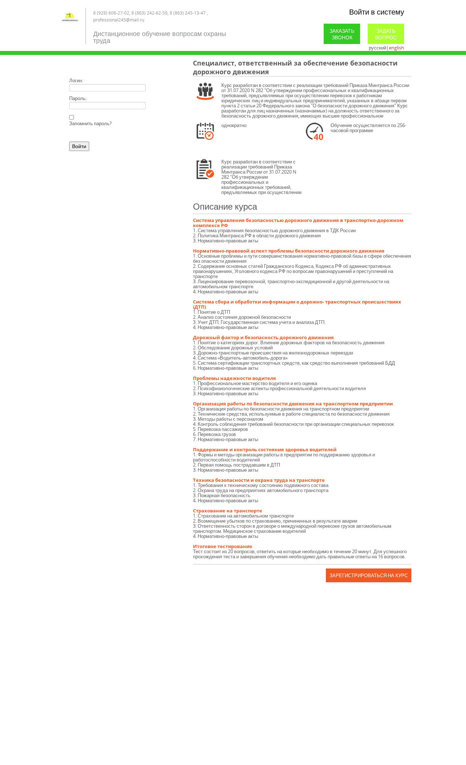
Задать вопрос (386, 34)
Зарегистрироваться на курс (368, 575)
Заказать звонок (341, 34)
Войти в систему (376, 12)
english (396, 47)
